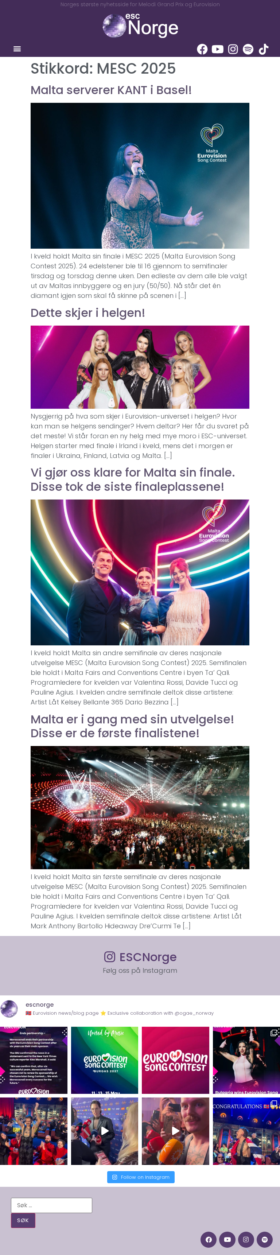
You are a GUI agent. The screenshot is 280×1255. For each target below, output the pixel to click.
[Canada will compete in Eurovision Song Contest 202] (175, 1060)
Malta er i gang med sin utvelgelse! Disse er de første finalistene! (132, 726)
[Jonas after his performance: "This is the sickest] (33, 1131)
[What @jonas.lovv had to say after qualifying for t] (175, 1131)
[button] (17, 49)
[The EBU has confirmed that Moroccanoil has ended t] (33, 1060)
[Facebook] (202, 49)
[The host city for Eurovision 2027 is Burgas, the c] (105, 1060)
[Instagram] (233, 49)
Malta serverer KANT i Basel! (111, 90)
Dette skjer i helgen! (88, 312)
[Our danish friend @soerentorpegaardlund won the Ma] (105, 1131)
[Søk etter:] (51, 1205)
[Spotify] (248, 49)
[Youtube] (217, 49)
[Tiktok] (263, 49)
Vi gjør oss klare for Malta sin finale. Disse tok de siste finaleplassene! (133, 479)
